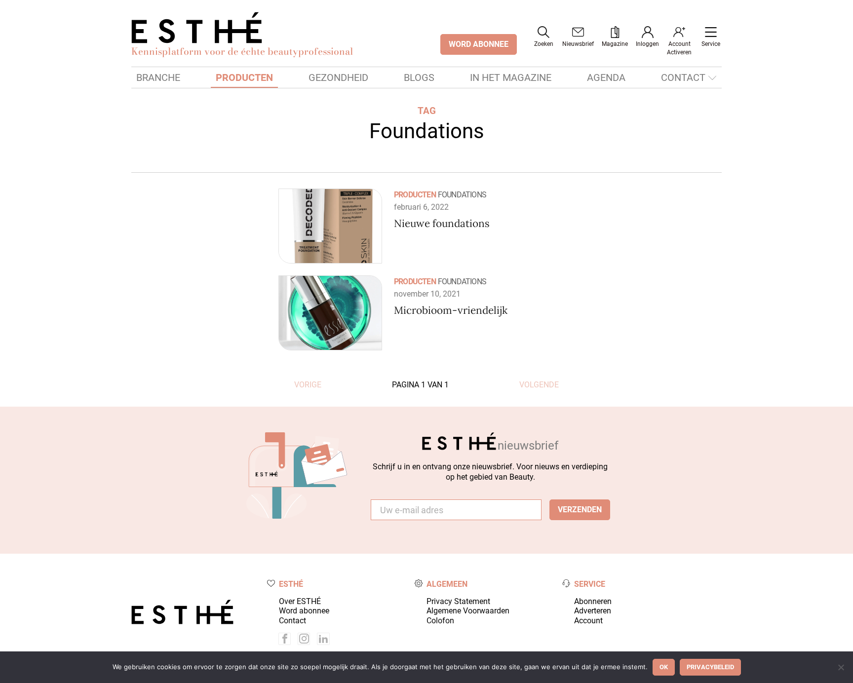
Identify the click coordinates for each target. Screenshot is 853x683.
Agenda (606, 77)
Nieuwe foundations (442, 223)
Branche (158, 77)
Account (588, 620)
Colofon (440, 620)
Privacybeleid (710, 667)
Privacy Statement (458, 601)
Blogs (419, 77)
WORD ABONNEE (478, 44)
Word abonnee (304, 610)
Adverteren (592, 610)
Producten (244, 77)
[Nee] (841, 667)
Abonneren (593, 601)
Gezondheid (338, 77)
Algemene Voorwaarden (467, 610)
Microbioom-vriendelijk (450, 310)
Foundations (462, 194)
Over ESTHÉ (300, 601)
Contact (683, 77)
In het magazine (510, 77)
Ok (663, 667)
